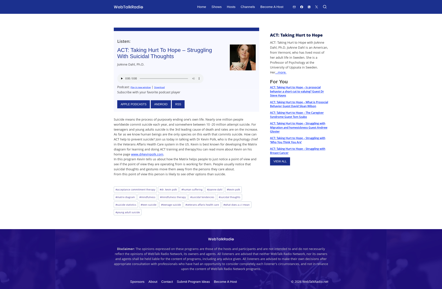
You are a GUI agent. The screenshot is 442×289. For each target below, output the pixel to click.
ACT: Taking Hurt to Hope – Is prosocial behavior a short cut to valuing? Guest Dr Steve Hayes (297, 91)
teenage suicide (171, 204)
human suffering (192, 189)
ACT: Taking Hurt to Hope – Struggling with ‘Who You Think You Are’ (297, 140)
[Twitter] (316, 7)
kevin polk (233, 189)
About (152, 281)
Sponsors (137, 281)
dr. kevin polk (168, 189)
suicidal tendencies (202, 197)
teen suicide (148, 204)
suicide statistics (126, 204)
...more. (280, 72)
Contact (167, 281)
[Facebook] (302, 7)
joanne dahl (214, 189)
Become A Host (271, 7)
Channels (248, 7)
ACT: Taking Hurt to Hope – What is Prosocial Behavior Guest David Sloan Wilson (299, 104)
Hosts (231, 7)
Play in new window (141, 87)
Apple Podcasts (133, 104)
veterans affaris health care (202, 204)
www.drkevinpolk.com (147, 154)
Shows (217, 7)
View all (280, 161)
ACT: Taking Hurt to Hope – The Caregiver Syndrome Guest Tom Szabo (297, 115)
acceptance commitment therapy (135, 189)
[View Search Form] (324, 7)
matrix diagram (125, 197)
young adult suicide (128, 212)
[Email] (294, 7)
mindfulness (147, 197)
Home (201, 7)
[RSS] (309, 7)
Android (160, 104)
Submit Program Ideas (193, 281)
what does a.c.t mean (236, 204)
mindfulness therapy (173, 197)
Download (159, 87)
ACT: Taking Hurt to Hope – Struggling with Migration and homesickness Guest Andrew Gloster (298, 127)
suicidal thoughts (229, 197)
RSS (178, 104)
